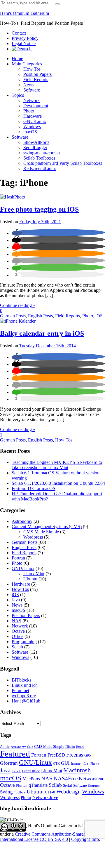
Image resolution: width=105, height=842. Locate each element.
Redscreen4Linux (39, 168)
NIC (101, 779)
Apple (5, 747)
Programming (24, 641)
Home (17, 58)
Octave (18, 631)
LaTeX (16, 771)
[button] (17, 233)
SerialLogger (35, 147)
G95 (87, 755)
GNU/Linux (34, 121)
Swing (6, 792)
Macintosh (77, 770)
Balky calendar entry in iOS (42, 333)
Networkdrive (45, 797)
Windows (32, 126)
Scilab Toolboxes (39, 157)
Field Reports (35, 79)
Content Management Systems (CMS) (47, 526)
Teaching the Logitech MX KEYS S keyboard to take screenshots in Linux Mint (57, 465)
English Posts (40, 315)
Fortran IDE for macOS (33, 488)
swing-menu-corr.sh (41, 152)
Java (16, 599)
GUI (65, 763)
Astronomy (22, 521)
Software (31, 89)
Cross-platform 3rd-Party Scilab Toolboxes (62, 163)
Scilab (17, 646)
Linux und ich (25, 685)
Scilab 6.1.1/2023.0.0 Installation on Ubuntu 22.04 (58, 483)
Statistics (93, 785)
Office (17, 636)
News (28, 84)
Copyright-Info (85, 839)
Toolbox (19, 792)
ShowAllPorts (36, 142)
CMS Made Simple (41, 531)
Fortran (18, 557)
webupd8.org (24, 695)
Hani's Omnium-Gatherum (24, 13)
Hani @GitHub (26, 700)
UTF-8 (50, 792)
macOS (30, 131)
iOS (99, 315)
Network (31, 100)
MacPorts (31, 778)
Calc (30, 746)
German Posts (13, 315)
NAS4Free (66, 778)
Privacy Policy (25, 38)
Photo (28, 110)
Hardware (32, 116)
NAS (16, 620)
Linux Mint (33, 573)
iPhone (94, 763)
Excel (80, 746)
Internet (76, 763)
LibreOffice (31, 771)
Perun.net (20, 690)
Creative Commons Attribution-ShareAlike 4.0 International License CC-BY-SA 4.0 (50, 837)
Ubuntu (30, 578)
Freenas (74, 755)
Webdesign (68, 792)
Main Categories (27, 63)
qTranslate (38, 785)
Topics (18, 95)
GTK (56, 763)
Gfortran (9, 763)
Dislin (70, 747)
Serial (67, 786)
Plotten (21, 786)
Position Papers (37, 74)
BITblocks (21, 679)
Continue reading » (17, 305)
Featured (15, 753)
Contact (19, 33)
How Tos (32, 69)
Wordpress (33, 536)
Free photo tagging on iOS (39, 209)
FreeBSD (56, 754)
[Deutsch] (22, 48)
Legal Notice (24, 43)
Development (35, 105)
